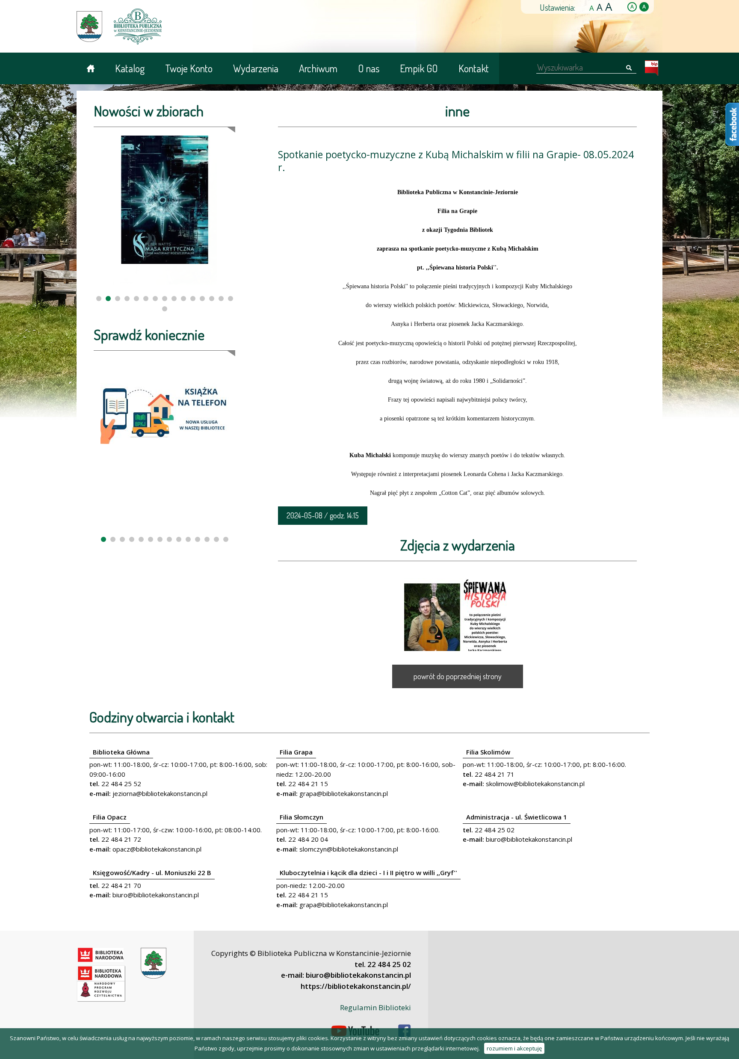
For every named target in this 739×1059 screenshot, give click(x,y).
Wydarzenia (255, 68)
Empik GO (419, 68)
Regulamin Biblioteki (375, 1007)
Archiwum (318, 68)
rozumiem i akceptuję (514, 1048)
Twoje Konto (189, 68)
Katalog (130, 68)
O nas (368, 68)
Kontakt (473, 68)
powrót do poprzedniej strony (458, 676)
